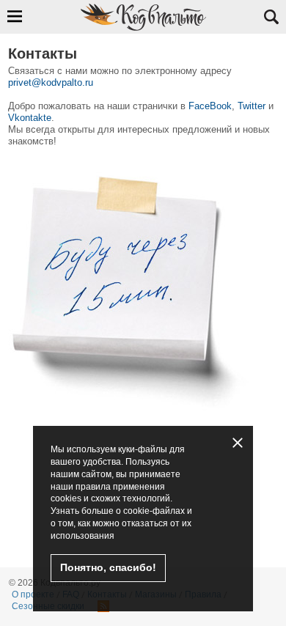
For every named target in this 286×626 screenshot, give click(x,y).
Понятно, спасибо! (108, 567)
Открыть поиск (271, 17)
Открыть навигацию (14, 16)
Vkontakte (29, 117)
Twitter (251, 105)
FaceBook (210, 105)
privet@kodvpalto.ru (50, 82)
